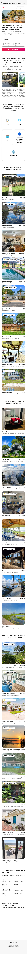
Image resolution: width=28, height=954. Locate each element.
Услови (17, 946)
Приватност (11, 946)
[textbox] (7, 45)
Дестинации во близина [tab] (8, 875)
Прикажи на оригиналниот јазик (17, 3)
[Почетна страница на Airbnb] (3, 8)
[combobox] (13, 39)
